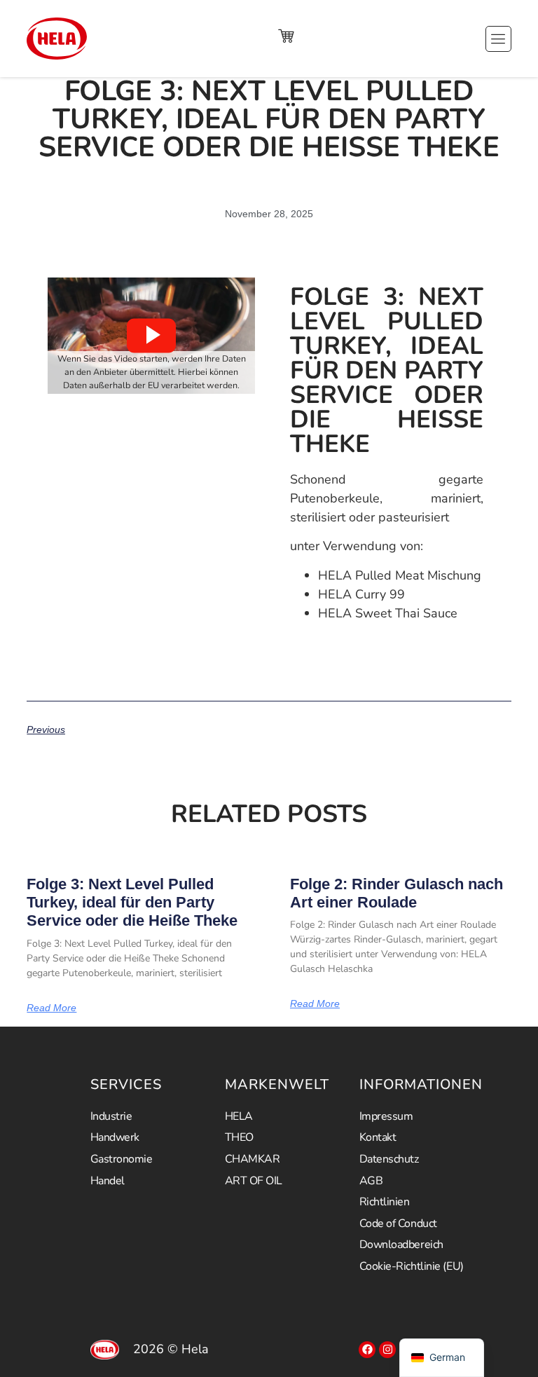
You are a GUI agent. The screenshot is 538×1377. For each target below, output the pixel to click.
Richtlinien (384, 1202)
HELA (239, 1116)
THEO (239, 1137)
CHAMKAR (252, 1159)
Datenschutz (389, 1159)
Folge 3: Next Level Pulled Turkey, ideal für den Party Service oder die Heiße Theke (132, 902)
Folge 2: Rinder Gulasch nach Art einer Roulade (396, 893)
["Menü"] (498, 39)
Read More (51, 1008)
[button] (151, 335)
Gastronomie (121, 1159)
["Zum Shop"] (286, 35)
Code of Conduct (398, 1223)
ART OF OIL (254, 1180)
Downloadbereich (401, 1244)
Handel (107, 1180)
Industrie (111, 1116)
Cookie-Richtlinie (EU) (411, 1266)
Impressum (386, 1116)
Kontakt (377, 1137)
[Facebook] (367, 1349)
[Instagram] (387, 1349)
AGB (371, 1180)
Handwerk (114, 1137)
